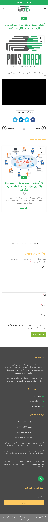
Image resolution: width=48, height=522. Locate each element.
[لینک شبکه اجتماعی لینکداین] (21, 119)
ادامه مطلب (24, 208)
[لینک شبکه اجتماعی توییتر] (27, 2)
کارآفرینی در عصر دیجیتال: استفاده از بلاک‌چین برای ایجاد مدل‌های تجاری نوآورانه (24, 186)
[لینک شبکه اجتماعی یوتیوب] (21, 2)
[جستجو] (3, 8)
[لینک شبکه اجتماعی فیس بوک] (30, 2)
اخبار (24, 19)
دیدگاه (43, 267)
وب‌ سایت (42, 315)
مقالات (24, 178)
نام (44, 295)
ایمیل (43, 305)
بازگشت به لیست (24, 128)
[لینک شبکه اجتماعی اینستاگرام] (24, 2)
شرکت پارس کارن (24, 112)
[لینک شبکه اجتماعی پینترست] (18, 2)
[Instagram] (41, 479)
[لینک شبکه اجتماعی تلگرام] (15, 119)
